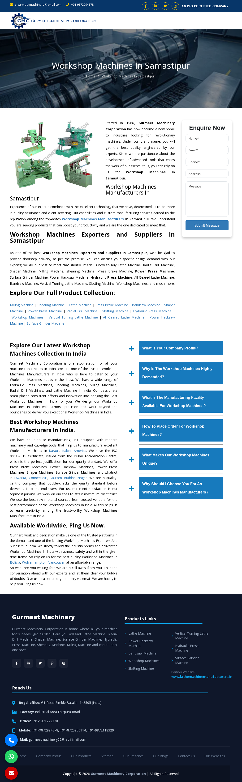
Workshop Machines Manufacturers (93, 219)
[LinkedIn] (28, 663)
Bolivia (15, 562)
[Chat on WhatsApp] (11, 756)
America (80, 450)
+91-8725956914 (73, 730)
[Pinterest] (52, 663)
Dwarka (20, 478)
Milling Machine (22, 305)
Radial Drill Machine (82, 311)
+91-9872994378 (82, 4)
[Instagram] (63, 663)
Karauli (54, 450)
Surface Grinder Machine (45, 323)
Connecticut (38, 478)
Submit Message (207, 225)
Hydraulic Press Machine (152, 311)
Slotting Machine (115, 311)
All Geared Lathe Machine (123, 317)
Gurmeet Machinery (43, 617)
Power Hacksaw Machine (140, 643)
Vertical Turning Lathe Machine (73, 317)
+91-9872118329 (101, 730)
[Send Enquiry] (11, 773)
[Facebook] (16, 663)
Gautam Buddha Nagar (68, 478)
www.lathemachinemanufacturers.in (201, 676)
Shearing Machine (51, 305)
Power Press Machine (45, 311)
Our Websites (214, 756)
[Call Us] (11, 740)
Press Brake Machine (111, 305)
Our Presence (133, 756)
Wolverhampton (34, 562)
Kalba (66, 450)
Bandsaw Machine (146, 305)
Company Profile (49, 756)
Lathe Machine (80, 305)
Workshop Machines (27, 317)
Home (90, 76)
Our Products (81, 756)
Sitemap (107, 756)
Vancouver (56, 562)
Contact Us (186, 756)
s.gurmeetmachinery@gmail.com (37, 4)
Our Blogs (161, 756)
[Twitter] (40, 663)
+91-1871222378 (45, 721)
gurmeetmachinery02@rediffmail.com (57, 739)
